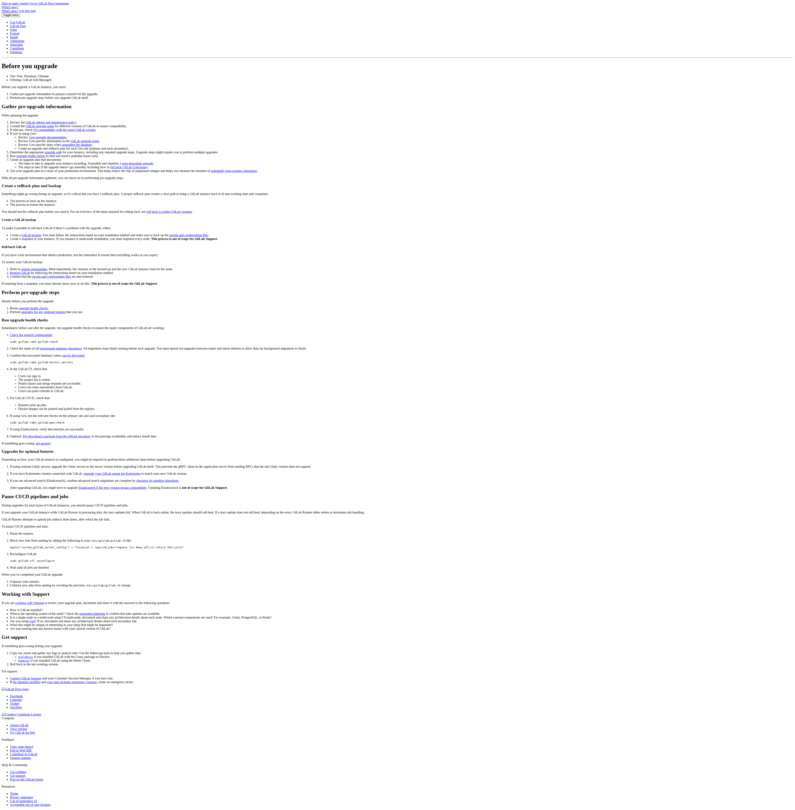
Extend (14, 33)
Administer (17, 41)
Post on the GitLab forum (26, 779)
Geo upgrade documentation (47, 137)
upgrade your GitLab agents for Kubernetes (112, 473)
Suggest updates (20, 758)
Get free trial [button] (27, 11)
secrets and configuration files (188, 235)
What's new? (10, 7)
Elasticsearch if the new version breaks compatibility (112, 487)
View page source (21, 746)
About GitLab (19, 725)
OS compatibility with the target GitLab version (64, 130)
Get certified (18, 772)
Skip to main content (15, 3)
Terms (14, 793)
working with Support (29, 603)
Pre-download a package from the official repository (57, 436)
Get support (17, 775)
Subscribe (16, 44)
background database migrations (61, 348)
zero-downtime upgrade (137, 163)
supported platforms (92, 613)
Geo (32, 621)
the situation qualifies (26, 682)
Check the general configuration (31, 335)
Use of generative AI (23, 801)
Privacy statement (21, 797)
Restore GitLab (20, 273)
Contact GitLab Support (25, 678)
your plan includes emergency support (71, 682)
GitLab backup (31, 235)
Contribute (17, 48)
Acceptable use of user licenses (30, 804)
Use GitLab (17, 22)
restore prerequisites (34, 269)
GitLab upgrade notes (40, 126)
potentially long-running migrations (234, 171)
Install (14, 37)
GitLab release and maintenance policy (51, 122)
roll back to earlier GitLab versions (169, 211)
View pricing (18, 729)
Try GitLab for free (22, 732)
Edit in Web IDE (21, 750)
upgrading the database (77, 145)
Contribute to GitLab (23, 754)
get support (43, 443)
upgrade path (53, 152)
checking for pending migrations (157, 480)
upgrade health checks (30, 156)
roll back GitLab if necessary (129, 167)
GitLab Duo (18, 26)
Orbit (13, 29)
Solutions (16, 52)
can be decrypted (73, 355)
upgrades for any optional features (43, 312)
